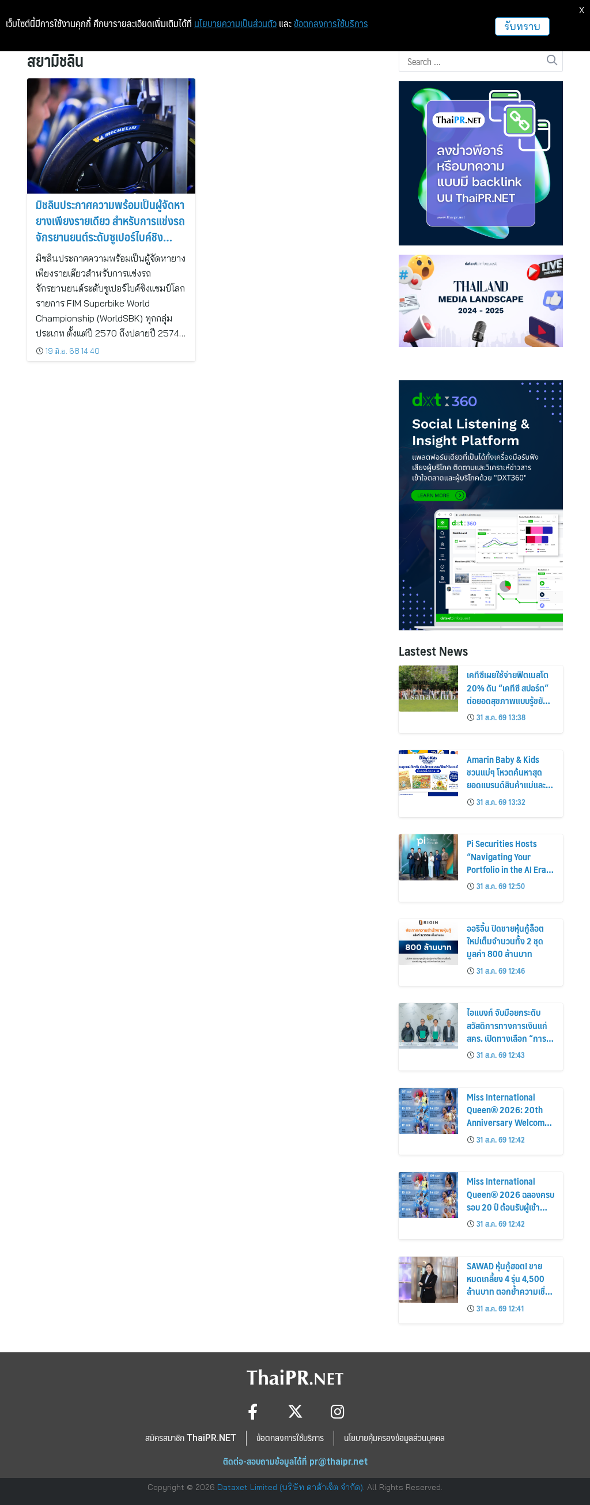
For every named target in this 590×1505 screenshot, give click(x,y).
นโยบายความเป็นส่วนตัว (235, 23)
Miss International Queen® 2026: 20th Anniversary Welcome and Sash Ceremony (508, 1116)
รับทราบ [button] (522, 26)
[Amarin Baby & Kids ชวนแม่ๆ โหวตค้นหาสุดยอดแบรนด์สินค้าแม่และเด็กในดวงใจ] (428, 773)
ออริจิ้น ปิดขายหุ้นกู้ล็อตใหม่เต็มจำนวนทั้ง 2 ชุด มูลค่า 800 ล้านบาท (505, 941)
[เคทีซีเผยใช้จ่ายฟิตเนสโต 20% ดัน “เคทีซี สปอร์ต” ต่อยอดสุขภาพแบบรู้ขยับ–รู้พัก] (428, 688)
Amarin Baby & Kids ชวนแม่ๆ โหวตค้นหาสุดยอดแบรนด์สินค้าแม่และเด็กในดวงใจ (506, 778)
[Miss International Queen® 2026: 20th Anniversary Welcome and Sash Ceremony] (428, 1111)
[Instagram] (338, 1411)
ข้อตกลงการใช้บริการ (331, 23)
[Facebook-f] (252, 1411)
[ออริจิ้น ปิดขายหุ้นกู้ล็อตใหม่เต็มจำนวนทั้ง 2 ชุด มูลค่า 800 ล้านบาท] (428, 942)
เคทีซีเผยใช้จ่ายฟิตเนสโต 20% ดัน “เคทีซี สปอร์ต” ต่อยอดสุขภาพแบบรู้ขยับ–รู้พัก (509, 694)
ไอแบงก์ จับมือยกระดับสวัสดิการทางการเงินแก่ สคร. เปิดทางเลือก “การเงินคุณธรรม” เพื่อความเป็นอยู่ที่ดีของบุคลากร (507, 1038)
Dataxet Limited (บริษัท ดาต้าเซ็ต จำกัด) (290, 1487)
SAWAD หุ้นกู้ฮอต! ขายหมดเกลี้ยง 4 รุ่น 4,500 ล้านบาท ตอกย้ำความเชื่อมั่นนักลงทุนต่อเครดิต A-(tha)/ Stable (508, 1291)
